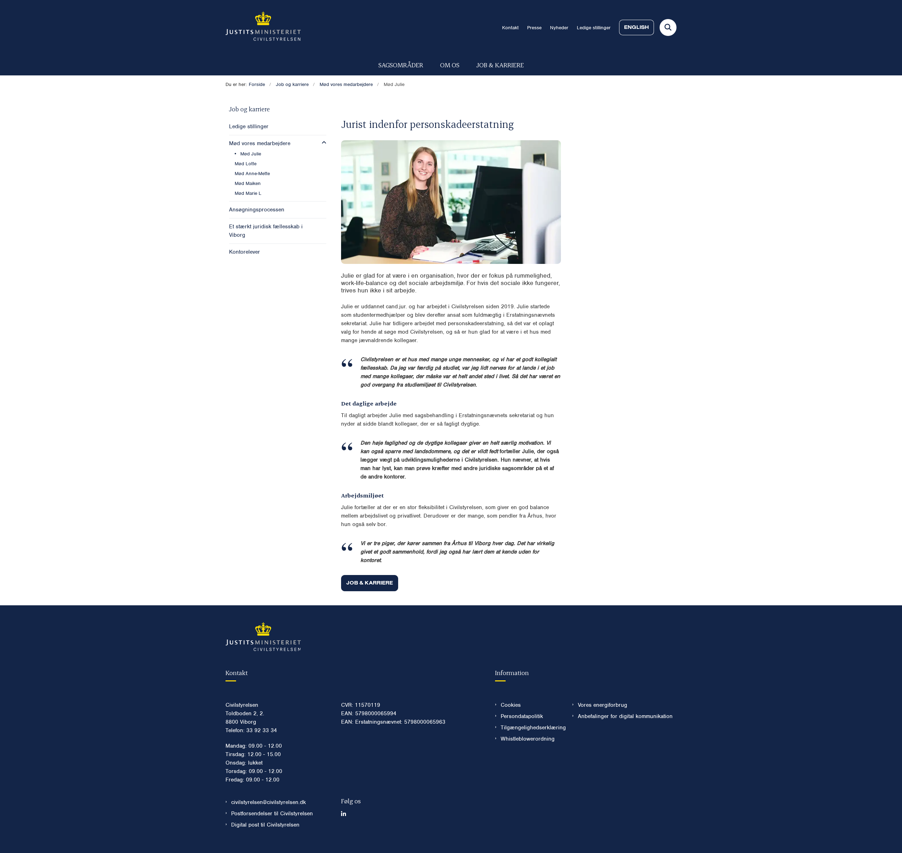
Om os (449, 65)
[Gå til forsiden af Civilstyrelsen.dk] (263, 27)
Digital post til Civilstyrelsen (265, 824)
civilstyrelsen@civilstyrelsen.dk (268, 802)
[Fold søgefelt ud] (668, 27)
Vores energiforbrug (602, 705)
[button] (322, 143)
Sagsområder (400, 65)
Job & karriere (500, 65)
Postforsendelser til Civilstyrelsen (272, 813)
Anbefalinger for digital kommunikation (625, 716)
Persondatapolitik (522, 716)
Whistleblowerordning (528, 738)
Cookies (511, 705)
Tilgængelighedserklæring (531, 727)
